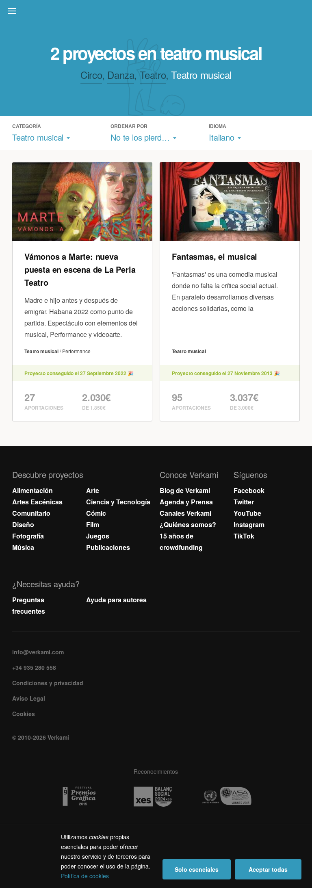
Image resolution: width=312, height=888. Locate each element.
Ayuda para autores (116, 599)
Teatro (153, 74)
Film (92, 524)
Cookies (23, 714)
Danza (120, 74)
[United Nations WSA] (230, 797)
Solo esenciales (197, 869)
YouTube (247, 513)
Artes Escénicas (37, 501)
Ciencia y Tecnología (118, 501)
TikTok (244, 536)
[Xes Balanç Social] (156, 797)
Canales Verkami (185, 513)
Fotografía (28, 536)
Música (23, 547)
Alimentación (32, 490)
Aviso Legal (28, 698)
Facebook (249, 490)
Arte (92, 490)
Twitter (244, 501)
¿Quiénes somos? (188, 524)
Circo (91, 74)
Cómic (96, 513)
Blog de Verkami (185, 490)
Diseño (23, 524)
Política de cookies (85, 876)
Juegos (97, 536)
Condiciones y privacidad (47, 683)
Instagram (249, 524)
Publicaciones (108, 547)
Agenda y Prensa (186, 501)
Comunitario (31, 513)
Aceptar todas (268, 869)
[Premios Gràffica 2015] (82, 797)
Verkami (156, 13)
